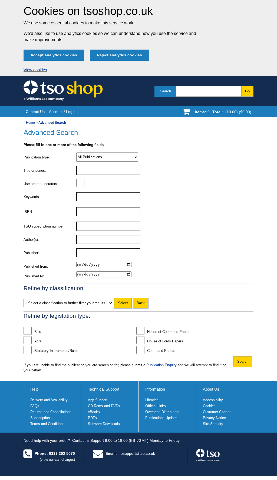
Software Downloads (104, 424)
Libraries (152, 400)
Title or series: (35, 170)
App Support (97, 400)
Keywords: (32, 197)
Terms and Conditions (47, 424)
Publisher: (31, 253)
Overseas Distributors (162, 412)
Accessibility (213, 400)
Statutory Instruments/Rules (56, 351)
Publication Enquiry (161, 365)
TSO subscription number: (44, 226)
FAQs (34, 406)
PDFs (92, 418)
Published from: (36, 266)
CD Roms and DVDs (104, 406)
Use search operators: (41, 184)
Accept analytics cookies (54, 55)
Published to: (34, 276)
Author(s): (31, 240)
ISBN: (28, 212)
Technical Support (103, 389)
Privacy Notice (214, 418)
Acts (38, 341)
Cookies (209, 406)
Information (155, 389)
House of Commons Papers (168, 332)
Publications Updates (162, 418)
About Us (211, 389)
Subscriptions (41, 418)
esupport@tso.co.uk (138, 453)
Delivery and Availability (49, 400)
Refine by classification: (54, 288)
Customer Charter (216, 412)
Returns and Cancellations (50, 412)
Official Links (155, 406)
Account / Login (62, 111)
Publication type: (37, 157)
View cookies (35, 70)
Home (30, 123)
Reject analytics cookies (119, 55)
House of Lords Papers (165, 341)
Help (34, 389)
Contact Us (35, 111)
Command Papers (161, 351)
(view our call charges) (57, 460)
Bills (37, 332)
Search (165, 91)
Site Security (213, 424)
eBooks (94, 412)
